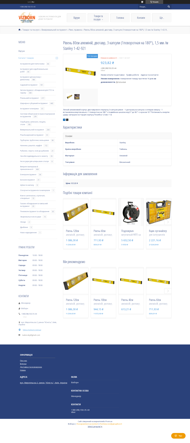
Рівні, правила (75, 30)
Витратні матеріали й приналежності (29, 167)
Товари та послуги (98, 17)
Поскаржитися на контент (87, 424)
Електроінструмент (28, 174)
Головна (120, 18)
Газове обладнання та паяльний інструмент (34, 204)
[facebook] (64, 120)
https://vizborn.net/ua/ (32, 330)
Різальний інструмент (29, 98)
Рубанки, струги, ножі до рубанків (34, 150)
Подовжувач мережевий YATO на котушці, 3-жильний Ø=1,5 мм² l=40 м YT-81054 (131, 233)
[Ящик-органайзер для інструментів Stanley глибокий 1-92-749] (158, 212)
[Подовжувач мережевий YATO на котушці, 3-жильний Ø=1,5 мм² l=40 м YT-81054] (131, 212)
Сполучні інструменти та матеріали (35, 190)
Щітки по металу (27, 185)
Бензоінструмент (27, 179)
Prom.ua (109, 421)
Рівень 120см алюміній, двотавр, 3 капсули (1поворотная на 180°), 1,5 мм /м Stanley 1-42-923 (75, 233)
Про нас (23, 360)
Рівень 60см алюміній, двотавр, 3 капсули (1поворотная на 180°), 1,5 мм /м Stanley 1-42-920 (103, 233)
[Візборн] (26, 17)
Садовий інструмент (28, 85)
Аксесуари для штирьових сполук (34, 161)
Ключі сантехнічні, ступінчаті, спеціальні (32, 196)
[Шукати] (169, 6)
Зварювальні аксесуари (30, 216)
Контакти (141, 18)
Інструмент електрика (29, 108)
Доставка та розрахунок (31, 367)
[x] (67, 120)
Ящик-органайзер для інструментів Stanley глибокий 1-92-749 (158, 233)
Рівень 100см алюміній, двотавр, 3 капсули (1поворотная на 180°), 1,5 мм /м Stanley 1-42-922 (103, 302)
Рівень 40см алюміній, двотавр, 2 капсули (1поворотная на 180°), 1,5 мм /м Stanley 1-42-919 (130, 302)
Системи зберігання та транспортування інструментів (37, 115)
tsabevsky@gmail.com (31, 335)
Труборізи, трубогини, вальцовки (34, 140)
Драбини (24, 227)
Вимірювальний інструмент (54, 30)
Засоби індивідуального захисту (34, 156)
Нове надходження (28, 232)
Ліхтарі (23, 222)
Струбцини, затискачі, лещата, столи (33, 123)
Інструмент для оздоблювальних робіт (34, 70)
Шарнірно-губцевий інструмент (34, 103)
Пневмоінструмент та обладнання (34, 211)
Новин (23, 370)
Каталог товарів (26, 58)
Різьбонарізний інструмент (31, 135)
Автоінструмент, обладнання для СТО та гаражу (37, 91)
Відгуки (76, 18)
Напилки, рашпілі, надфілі (31, 145)
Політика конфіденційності (111, 424)
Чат (180, 436)
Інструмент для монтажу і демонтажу (30, 78)
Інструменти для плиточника (32, 63)
